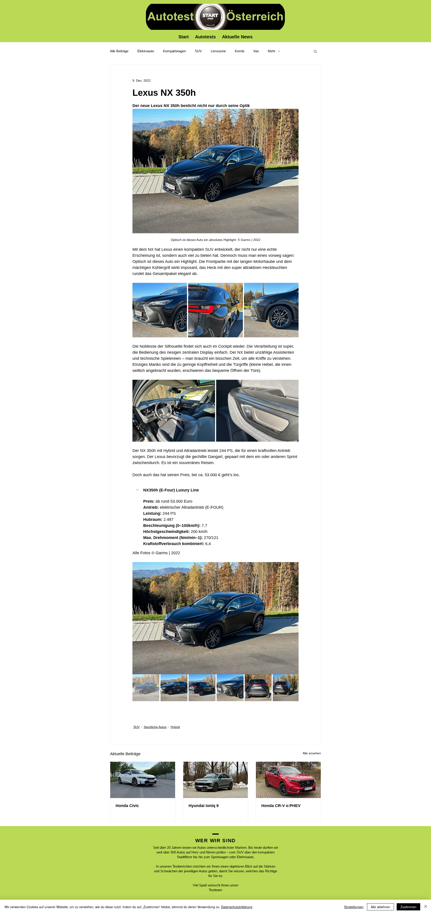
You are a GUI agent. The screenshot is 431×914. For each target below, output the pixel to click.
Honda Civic (127, 805)
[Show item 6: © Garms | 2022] (286, 687)
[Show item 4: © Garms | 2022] (230, 687)
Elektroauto (145, 51)
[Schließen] (425, 906)
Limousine (218, 51)
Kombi (239, 51)
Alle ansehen (312, 753)
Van (256, 51)
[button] (315, 51)
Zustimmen (408, 907)
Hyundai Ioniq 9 (204, 805)
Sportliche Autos (155, 727)
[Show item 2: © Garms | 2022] (174, 687)
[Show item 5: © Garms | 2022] (258, 687)
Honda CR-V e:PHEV (281, 805)
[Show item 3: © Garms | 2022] (202, 687)
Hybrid (175, 727)
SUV (198, 51)
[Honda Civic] (142, 780)
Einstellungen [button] (353, 907)
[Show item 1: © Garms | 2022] (145, 687)
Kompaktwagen (174, 51)
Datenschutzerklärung (236, 907)
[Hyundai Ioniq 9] (215, 780)
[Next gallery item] (293, 618)
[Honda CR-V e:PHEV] (288, 780)
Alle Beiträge (119, 51)
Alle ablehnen (380, 907)
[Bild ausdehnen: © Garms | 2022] (159, 310)
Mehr (271, 51)
